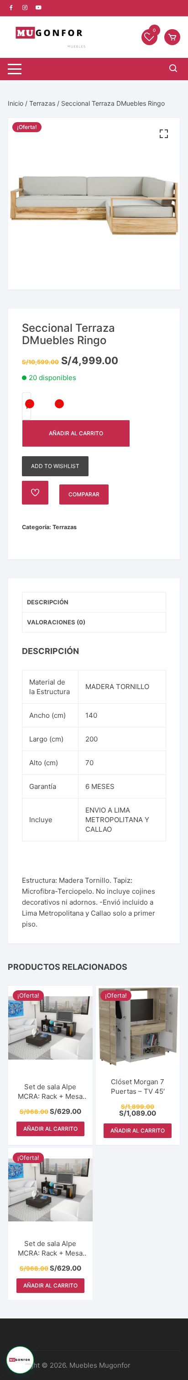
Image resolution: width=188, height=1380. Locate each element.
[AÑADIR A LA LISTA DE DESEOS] (35, 493)
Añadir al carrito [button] (50, 1128)
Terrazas (42, 103)
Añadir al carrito (76, 433)
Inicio (15, 103)
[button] (164, 134)
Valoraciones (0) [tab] (56, 622)
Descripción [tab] (47, 602)
